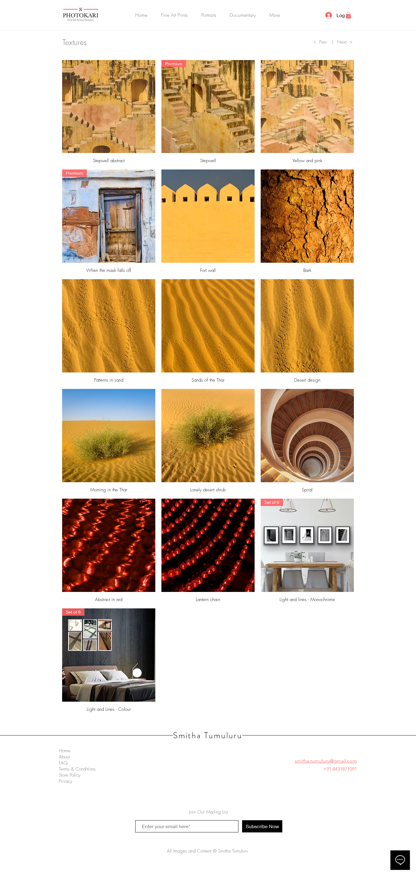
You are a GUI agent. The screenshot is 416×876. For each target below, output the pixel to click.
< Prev (320, 42)
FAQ (63, 763)
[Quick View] (108, 106)
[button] (175, 15)
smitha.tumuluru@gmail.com (326, 761)
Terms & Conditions (77, 769)
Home (64, 751)
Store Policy (69, 775)
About (64, 757)
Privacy (65, 781)
